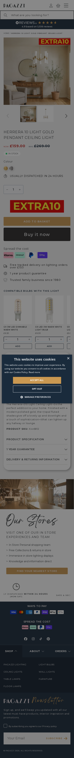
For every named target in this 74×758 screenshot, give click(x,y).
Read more (34, 372)
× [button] (68, 358)
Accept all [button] (37, 380)
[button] (37, 397)
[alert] (37, 379)
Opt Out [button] (37, 389)
